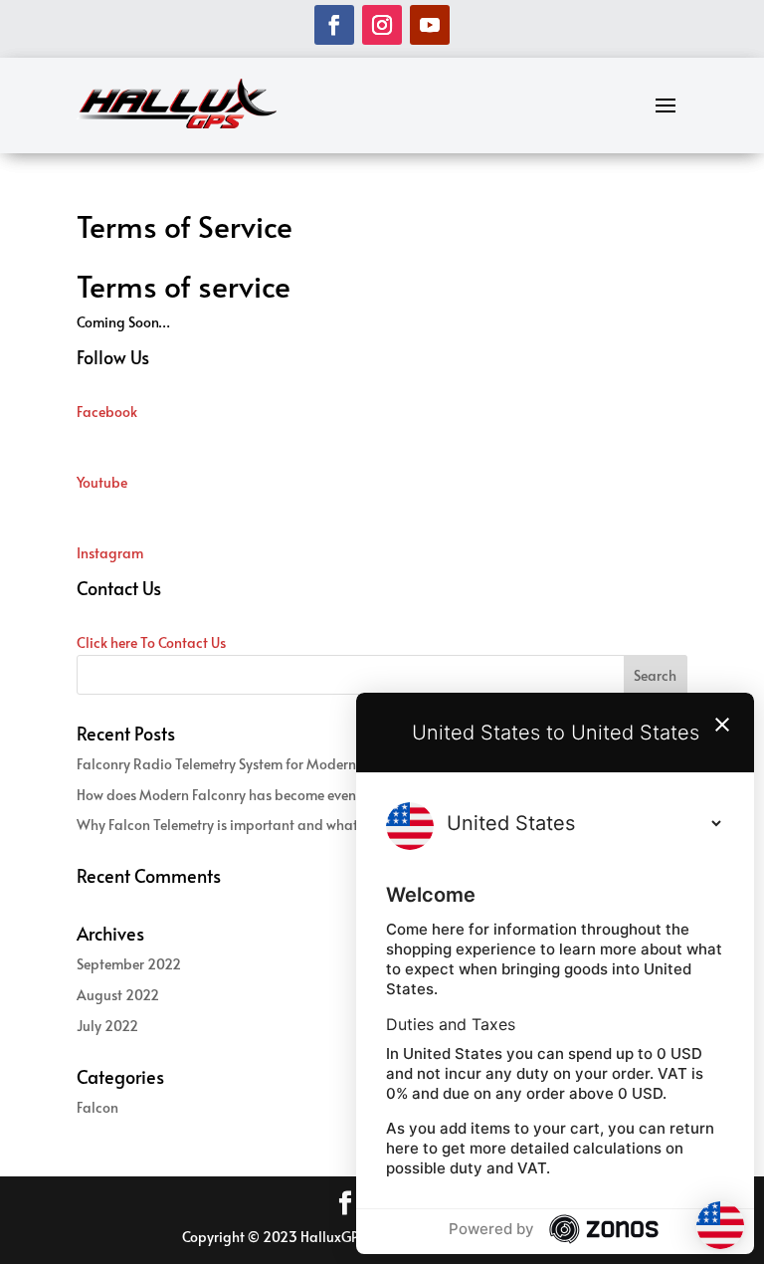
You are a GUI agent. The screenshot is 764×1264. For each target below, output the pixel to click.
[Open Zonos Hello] (720, 1227)
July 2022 (107, 1025)
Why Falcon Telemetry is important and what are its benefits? (268, 824)
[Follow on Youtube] (430, 25)
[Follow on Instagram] (382, 25)
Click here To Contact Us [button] (151, 642)
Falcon (97, 1107)
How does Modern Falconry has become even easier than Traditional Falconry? (322, 794)
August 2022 (118, 994)
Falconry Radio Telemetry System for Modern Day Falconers (262, 763)
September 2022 (129, 963)
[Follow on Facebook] (334, 25)
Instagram (110, 552)
